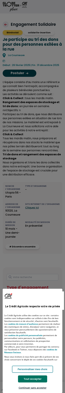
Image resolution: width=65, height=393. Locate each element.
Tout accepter (33, 379)
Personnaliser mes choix (32, 369)
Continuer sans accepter (32, 387)
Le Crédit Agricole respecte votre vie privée (32, 306)
